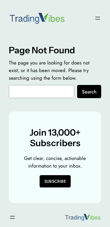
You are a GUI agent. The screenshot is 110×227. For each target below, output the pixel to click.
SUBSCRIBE (55, 181)
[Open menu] (97, 18)
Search (89, 91)
